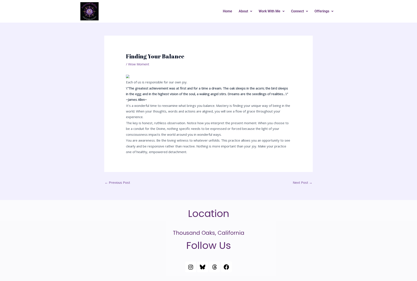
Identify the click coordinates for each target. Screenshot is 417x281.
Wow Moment (138, 64)
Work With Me (269, 11)
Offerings (321, 11)
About (243, 11)
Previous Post (117, 182)
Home (227, 11)
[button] (245, 11)
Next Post (302, 182)
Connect (297, 11)
